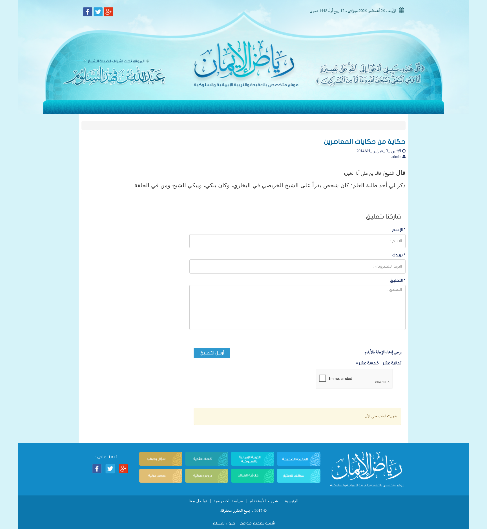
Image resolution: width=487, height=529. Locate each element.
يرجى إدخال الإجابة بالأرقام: (382, 352)
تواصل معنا (198, 501)
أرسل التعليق (212, 353)
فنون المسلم (223, 523)
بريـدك (399, 255)
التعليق (398, 280)
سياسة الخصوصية (228, 501)
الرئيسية (291, 501)
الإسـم (399, 230)
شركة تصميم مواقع (257, 523)
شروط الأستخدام (264, 501)
